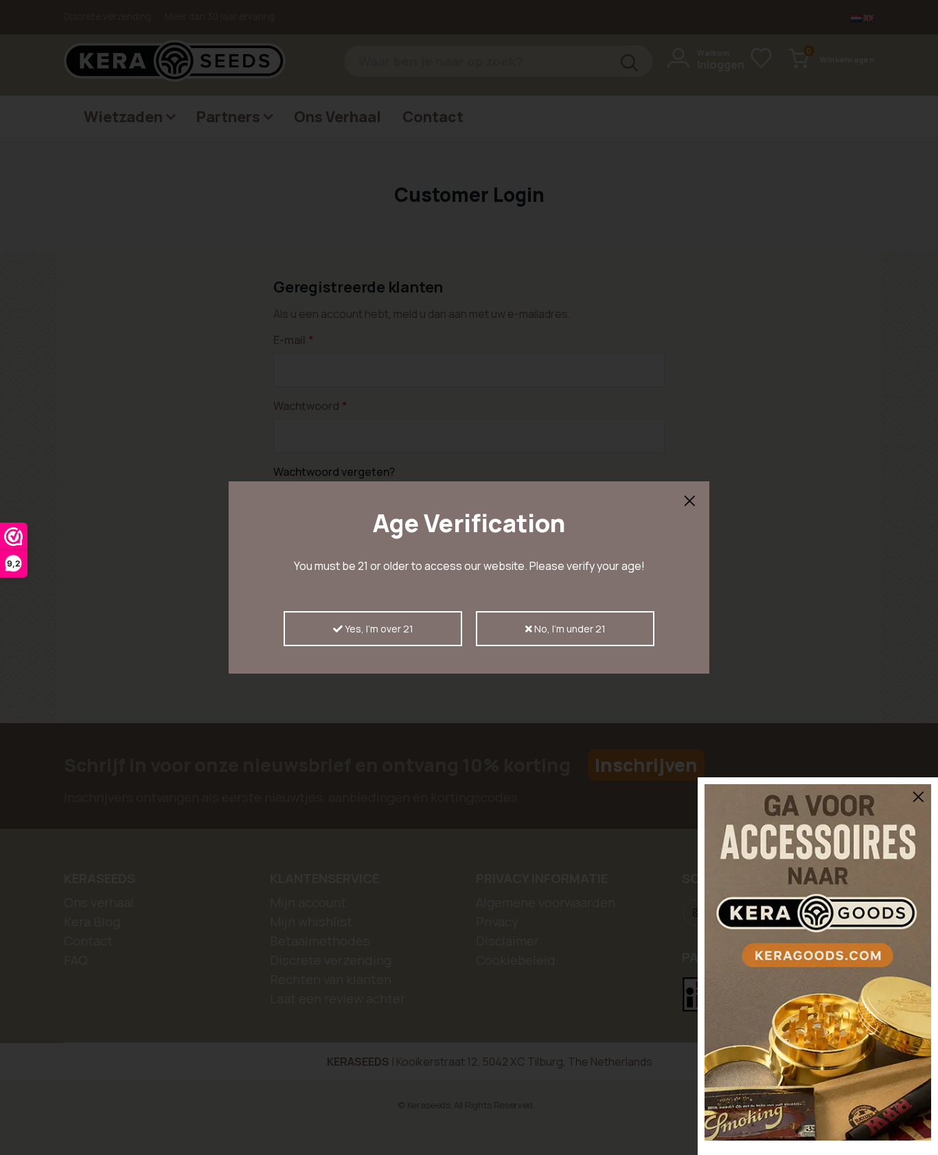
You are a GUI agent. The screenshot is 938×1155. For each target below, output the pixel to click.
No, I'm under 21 (569, 628)
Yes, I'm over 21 (378, 628)
